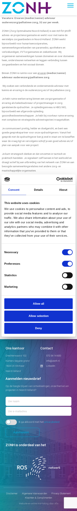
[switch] (67, 264)
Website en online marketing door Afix (38, 503)
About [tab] (63, 189)
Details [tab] (38, 189)
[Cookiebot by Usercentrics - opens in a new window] (56, 179)
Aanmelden (22, 432)
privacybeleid (51, 421)
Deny (38, 328)
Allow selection (39, 315)
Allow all (38, 303)
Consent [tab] (13, 189)
